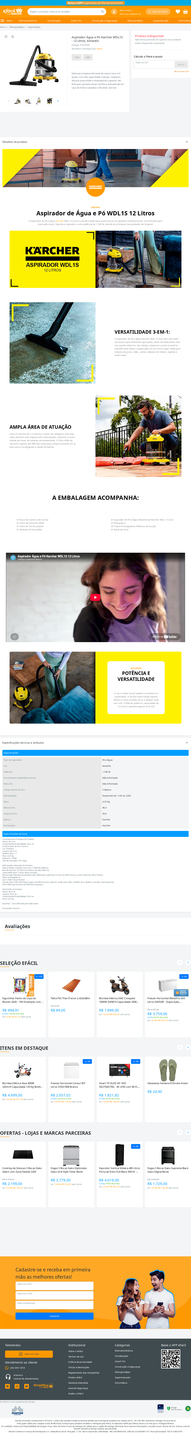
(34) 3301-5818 (17, 1367)
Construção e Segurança (104, 20)
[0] (185, 11)
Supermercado (160, 20)
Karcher (60, 221)
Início (3, 27)
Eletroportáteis (135, 20)
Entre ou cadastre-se (130, 14)
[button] (95, 142)
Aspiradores (34, 27)
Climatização (54, 20)
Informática (185, 20)
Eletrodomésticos (28, 20)
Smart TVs (76, 20)
